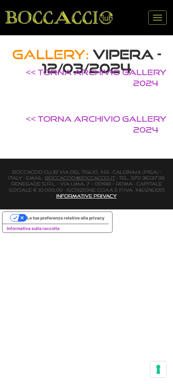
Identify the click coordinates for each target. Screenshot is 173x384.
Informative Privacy (86, 196)
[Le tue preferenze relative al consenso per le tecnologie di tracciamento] (158, 369)
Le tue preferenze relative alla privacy (66, 217)
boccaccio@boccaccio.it (80, 177)
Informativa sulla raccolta (33, 228)
